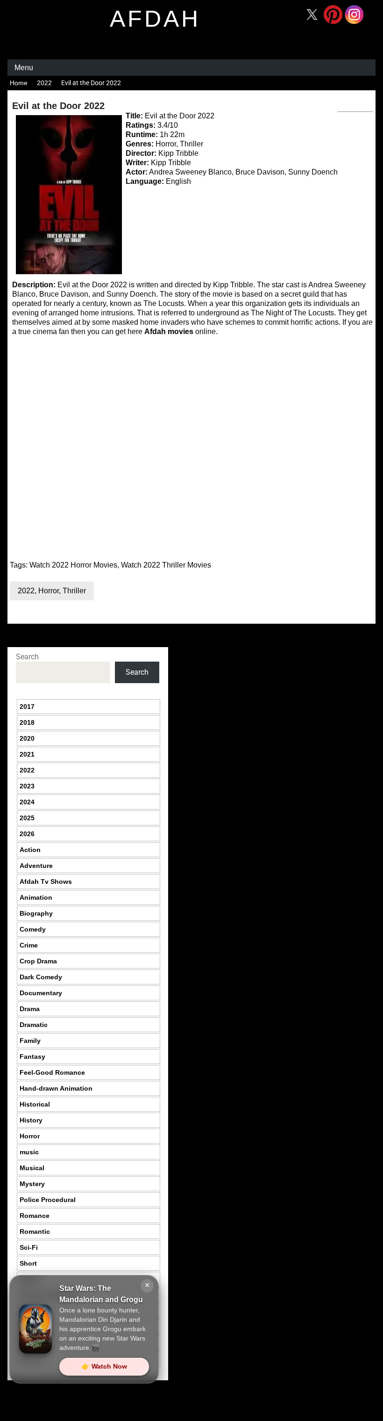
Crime (29, 945)
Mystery (32, 1184)
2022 (44, 83)
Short (28, 1263)
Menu (23, 68)
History (31, 1120)
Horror (48, 591)
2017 (27, 706)
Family (30, 1040)
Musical (32, 1168)
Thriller (74, 591)
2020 (27, 738)
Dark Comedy (41, 977)
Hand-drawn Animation (56, 1088)
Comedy (33, 929)
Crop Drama (38, 961)
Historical (35, 1104)
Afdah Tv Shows (46, 881)
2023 (27, 786)
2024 (27, 802)
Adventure (36, 865)
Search (27, 656)
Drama (30, 1009)
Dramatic (34, 1024)
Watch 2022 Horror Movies (73, 565)
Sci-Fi (29, 1247)
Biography (36, 913)
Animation (36, 897)
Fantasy (32, 1056)
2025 (27, 818)
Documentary (41, 993)
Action (30, 849)
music (29, 1152)
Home (19, 83)
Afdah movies (168, 331)
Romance (35, 1215)
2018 (27, 722)
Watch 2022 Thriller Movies (166, 565)
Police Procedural (48, 1199)
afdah (155, 18)
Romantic (35, 1231)
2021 (27, 754)
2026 (27, 834)
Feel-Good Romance (52, 1072)
